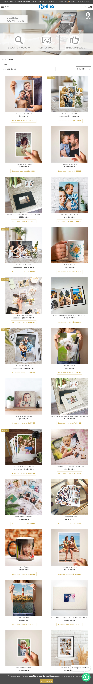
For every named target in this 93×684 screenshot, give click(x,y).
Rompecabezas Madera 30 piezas (69, 466)
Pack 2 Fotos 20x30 (24, 114)
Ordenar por (6, 64)
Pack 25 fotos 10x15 (69, 114)
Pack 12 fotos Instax (23, 517)
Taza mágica (23, 567)
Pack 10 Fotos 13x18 (69, 164)
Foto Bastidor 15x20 (23, 416)
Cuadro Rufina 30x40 (69, 668)
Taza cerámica (69, 265)
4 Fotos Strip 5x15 (69, 517)
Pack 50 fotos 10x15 (24, 365)
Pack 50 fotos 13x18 (24, 315)
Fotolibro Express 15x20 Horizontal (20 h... (69, 416)
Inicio (4, 59)
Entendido (46, 681)
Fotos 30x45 (24, 617)
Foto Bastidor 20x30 (69, 214)
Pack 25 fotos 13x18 (23, 265)
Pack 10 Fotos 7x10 (23, 668)
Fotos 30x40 (69, 365)
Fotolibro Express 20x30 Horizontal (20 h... (69, 315)
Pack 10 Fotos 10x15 (23, 164)
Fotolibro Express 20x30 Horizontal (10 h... (69, 617)
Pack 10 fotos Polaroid (23, 466)
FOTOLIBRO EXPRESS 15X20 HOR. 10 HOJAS (23, 214)
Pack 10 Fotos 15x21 (69, 567)
